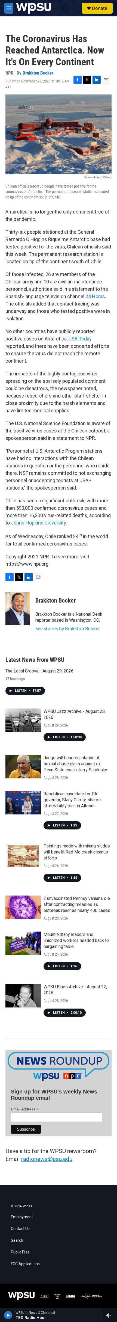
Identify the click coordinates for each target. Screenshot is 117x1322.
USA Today (80, 339)
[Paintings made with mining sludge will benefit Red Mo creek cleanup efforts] (23, 855)
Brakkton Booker (38, 73)
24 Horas (95, 296)
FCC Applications (25, 1264)
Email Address (25, 1109)
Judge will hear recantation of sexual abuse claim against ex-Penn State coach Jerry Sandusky (75, 763)
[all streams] (110, 1315)
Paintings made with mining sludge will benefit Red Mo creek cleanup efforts (77, 852)
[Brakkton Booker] (17, 608)
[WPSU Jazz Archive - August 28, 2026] (23, 720)
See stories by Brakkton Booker (67, 629)
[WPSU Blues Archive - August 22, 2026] (23, 995)
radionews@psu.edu (46, 1159)
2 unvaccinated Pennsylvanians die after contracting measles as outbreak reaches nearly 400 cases (77, 904)
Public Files (20, 1252)
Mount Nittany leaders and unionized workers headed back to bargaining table (76, 940)
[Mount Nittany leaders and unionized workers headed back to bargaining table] (23, 943)
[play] (8, 1315)
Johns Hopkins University (38, 523)
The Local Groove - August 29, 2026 (39, 671)
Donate (99, 8)
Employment (22, 1217)
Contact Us (20, 1229)
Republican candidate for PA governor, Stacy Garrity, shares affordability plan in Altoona (72, 799)
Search (17, 1240)
